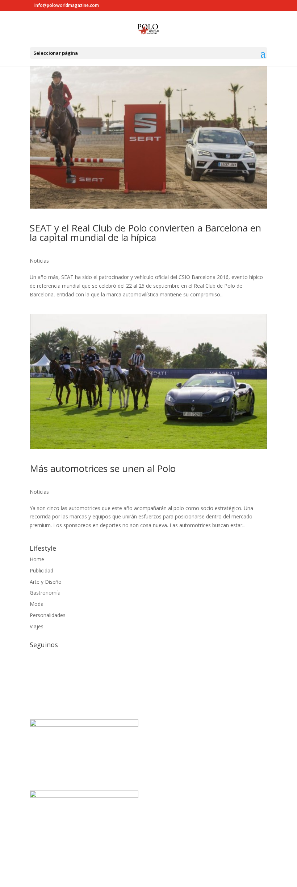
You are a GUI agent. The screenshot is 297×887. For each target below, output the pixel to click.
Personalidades (48, 615)
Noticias (39, 260)
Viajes (36, 626)
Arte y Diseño (46, 581)
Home (37, 559)
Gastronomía (45, 592)
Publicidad (41, 570)
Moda (36, 603)
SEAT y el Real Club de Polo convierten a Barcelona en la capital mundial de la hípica (145, 232)
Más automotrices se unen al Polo (103, 468)
